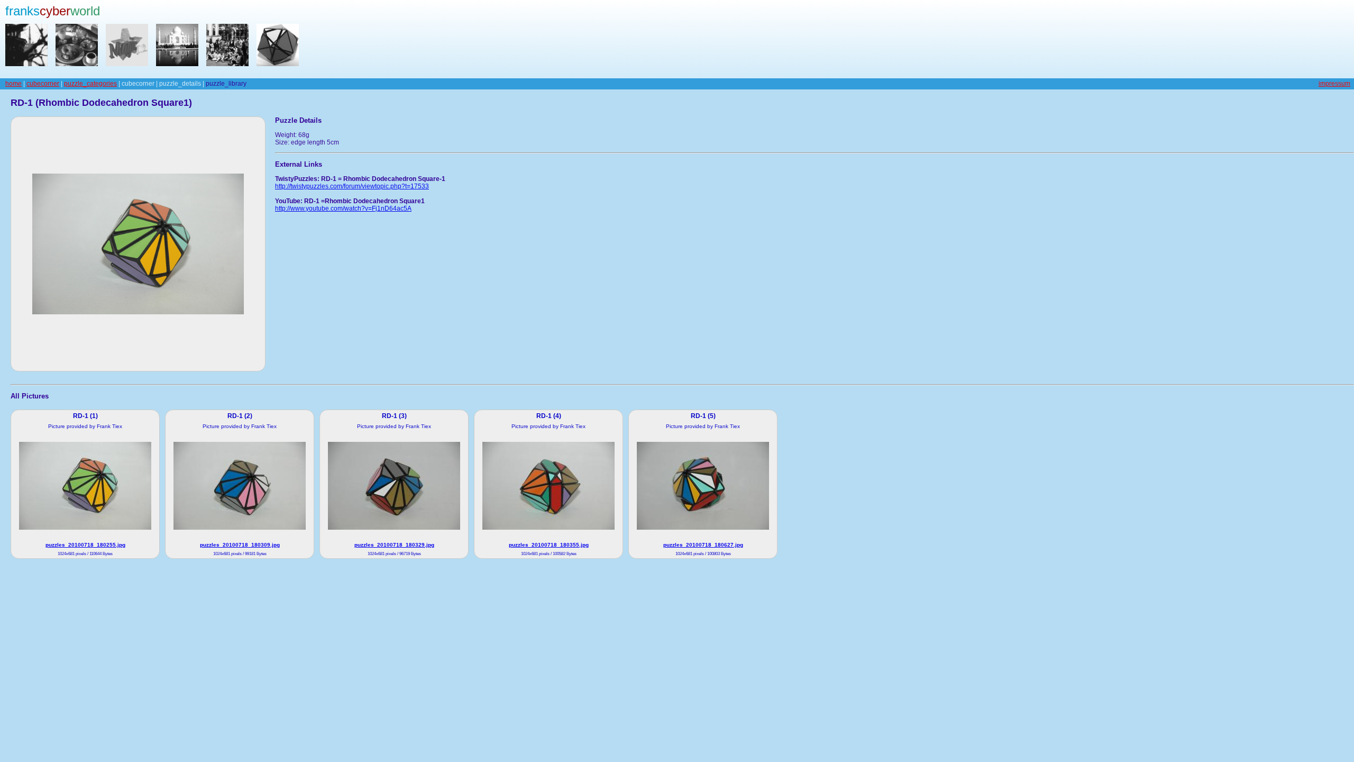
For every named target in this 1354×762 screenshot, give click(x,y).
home (13, 83)
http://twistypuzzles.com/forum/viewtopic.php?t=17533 (352, 186)
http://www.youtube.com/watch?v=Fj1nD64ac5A (343, 208)
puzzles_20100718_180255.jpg (85, 545)
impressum (1334, 83)
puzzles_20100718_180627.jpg (703, 545)
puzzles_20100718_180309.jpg (240, 545)
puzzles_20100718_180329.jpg (394, 545)
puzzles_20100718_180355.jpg (549, 545)
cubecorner (42, 83)
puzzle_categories (90, 83)
